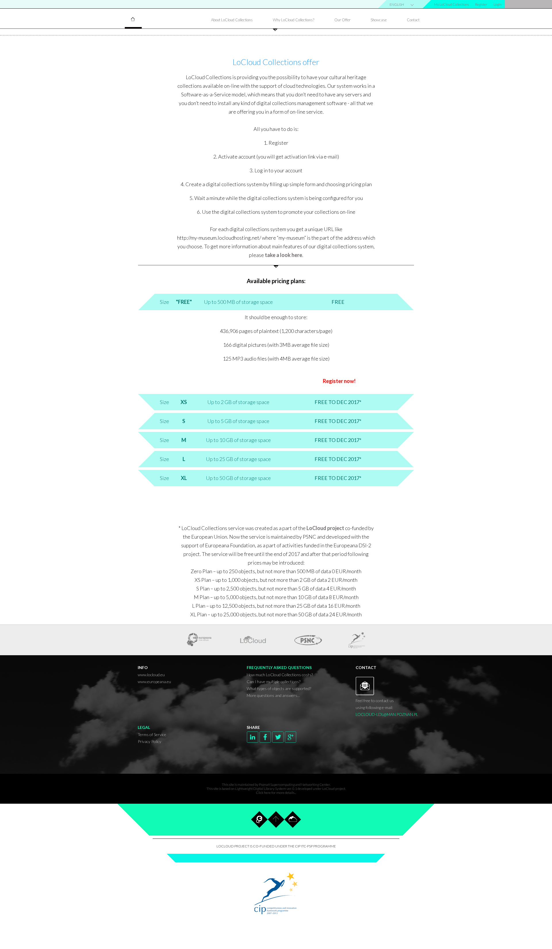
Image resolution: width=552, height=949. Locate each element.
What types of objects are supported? (279, 688)
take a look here (283, 255)
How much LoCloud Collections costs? (280, 674)
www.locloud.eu (151, 674)
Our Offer (342, 20)
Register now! (339, 381)
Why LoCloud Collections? (293, 20)
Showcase (379, 20)
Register (481, 4)
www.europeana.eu (154, 681)
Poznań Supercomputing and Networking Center (294, 784)
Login (498, 4)
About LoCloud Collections (232, 20)
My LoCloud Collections (451, 4)
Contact (413, 20)
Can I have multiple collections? (273, 681)
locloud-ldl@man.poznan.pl (387, 714)
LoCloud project (325, 528)
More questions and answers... (273, 695)
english (397, 4)
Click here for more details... (276, 792)
